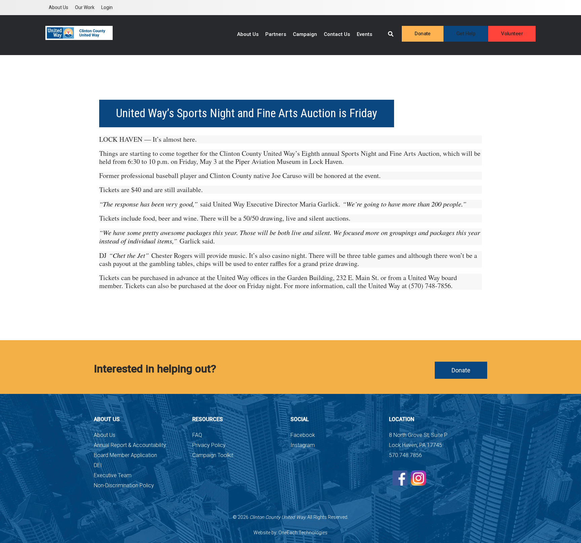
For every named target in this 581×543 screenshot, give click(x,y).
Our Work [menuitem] (84, 7)
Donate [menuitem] (423, 34)
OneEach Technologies (302, 532)
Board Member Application (125, 455)
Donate (461, 370)
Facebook (302, 435)
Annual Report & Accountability (130, 445)
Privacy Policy (209, 445)
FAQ (197, 435)
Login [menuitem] (107, 7)
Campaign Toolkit (212, 455)
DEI (98, 465)
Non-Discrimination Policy (124, 485)
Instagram (302, 445)
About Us (248, 34)
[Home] (79, 33)
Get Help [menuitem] (465, 34)
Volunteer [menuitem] (512, 34)
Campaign (305, 34)
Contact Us (337, 34)
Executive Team (112, 475)
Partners (275, 34)
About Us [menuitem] (58, 7)
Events (364, 34)
